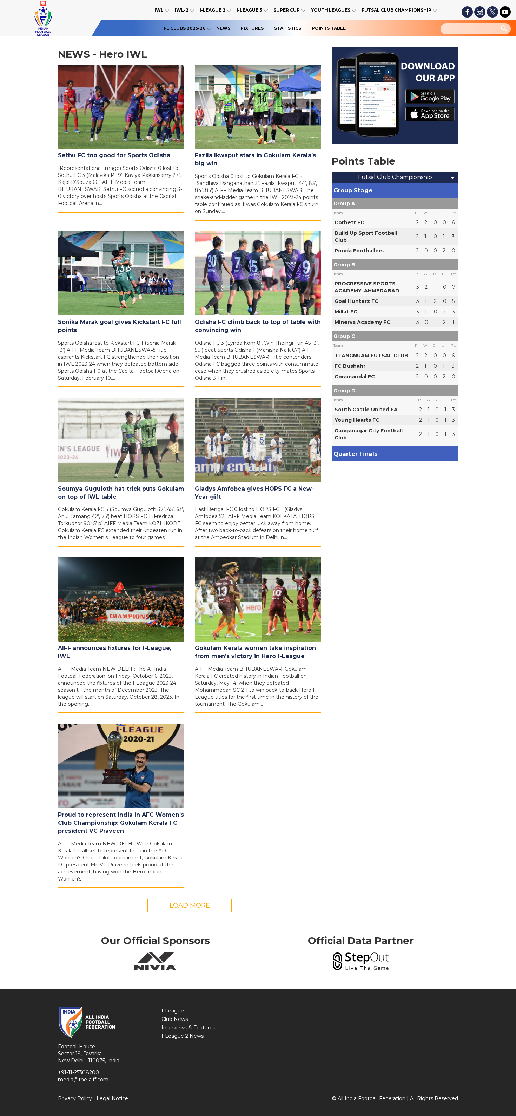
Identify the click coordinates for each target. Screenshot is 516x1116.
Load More (190, 905)
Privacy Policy (75, 1098)
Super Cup (286, 10)
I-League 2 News (182, 1036)
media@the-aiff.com (83, 1079)
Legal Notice (112, 1098)
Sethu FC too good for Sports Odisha (114, 155)
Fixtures (252, 28)
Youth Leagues (330, 10)
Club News (174, 1019)
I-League (172, 1011)
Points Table (329, 28)
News (223, 28)
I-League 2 (212, 10)
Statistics (287, 28)
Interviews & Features (188, 1027)
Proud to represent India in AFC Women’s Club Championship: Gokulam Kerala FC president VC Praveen (121, 822)
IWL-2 (181, 10)
